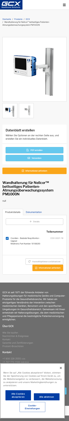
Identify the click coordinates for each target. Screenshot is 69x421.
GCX (28, 19)
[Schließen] (60, 368)
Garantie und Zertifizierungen (17, 342)
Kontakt (6, 339)
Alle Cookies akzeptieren (18, 395)
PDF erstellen (36, 150)
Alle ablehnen (46, 396)
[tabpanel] (34, 110)
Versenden (36, 158)
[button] (64, 4)
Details (36, 221)
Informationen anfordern (36, 170)
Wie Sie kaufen (10, 332)
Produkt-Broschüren (13, 346)
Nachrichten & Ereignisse (15, 336)
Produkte (18, 19)
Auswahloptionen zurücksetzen (46, 261)
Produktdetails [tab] (12, 212)
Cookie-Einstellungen (32, 407)
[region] (32, 390)
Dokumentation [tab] (34, 212)
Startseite (6, 19)
